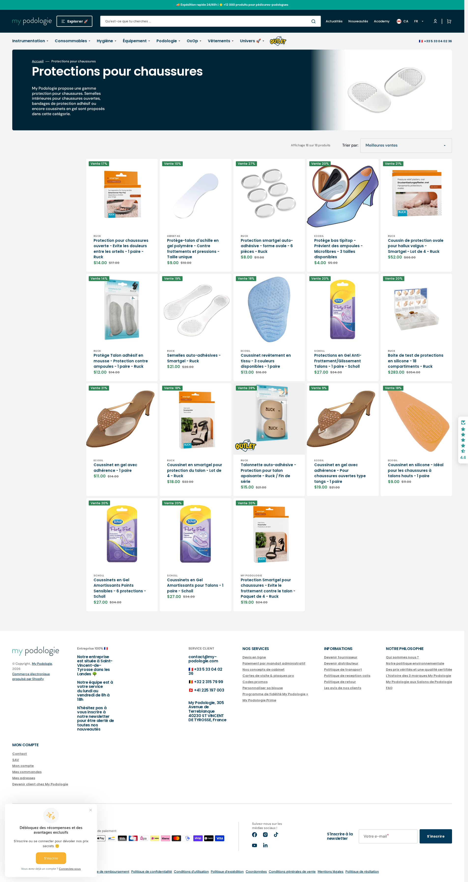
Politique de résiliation (362, 871)
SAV (15, 760)
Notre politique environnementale (415, 663)
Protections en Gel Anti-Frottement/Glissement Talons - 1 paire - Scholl (337, 361)
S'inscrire (436, 836)
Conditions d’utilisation (191, 871)
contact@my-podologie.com (203, 659)
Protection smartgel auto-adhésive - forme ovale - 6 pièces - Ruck (267, 246)
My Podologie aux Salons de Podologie (419, 681)
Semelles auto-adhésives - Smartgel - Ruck (194, 358)
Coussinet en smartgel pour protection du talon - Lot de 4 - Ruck (194, 470)
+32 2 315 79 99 (208, 682)
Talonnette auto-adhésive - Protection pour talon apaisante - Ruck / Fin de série (268, 473)
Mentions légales (330, 871)
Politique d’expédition (227, 871)
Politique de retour (340, 681)
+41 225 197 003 (209, 690)
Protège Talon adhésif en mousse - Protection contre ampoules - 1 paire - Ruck (121, 361)
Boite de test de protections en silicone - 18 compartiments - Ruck (415, 361)
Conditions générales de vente (292, 871)
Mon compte (23, 765)
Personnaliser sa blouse (262, 688)
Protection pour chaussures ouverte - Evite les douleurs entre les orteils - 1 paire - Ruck (121, 249)
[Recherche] (314, 21)
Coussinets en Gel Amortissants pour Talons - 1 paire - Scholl (195, 585)
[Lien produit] (122, 215)
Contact (19, 754)
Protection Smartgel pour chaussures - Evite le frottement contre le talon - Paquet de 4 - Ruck (268, 588)
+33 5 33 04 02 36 (438, 41)
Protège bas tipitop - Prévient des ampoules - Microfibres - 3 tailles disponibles (338, 249)
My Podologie (42, 664)
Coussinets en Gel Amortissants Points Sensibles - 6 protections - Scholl (120, 588)
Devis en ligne (254, 657)
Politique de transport (343, 669)
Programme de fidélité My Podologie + (275, 694)
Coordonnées (256, 871)
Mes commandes (27, 772)
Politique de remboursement (107, 871)
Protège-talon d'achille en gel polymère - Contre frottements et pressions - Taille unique (193, 249)
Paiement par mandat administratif (273, 663)
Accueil (37, 61)
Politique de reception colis (347, 675)
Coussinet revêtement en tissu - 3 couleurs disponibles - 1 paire (266, 361)
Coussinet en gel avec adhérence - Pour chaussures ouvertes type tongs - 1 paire (340, 473)
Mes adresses (23, 778)
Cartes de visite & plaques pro (268, 675)
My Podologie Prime (259, 700)
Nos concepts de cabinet (263, 669)
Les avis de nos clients (342, 688)
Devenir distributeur (341, 663)
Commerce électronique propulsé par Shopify (31, 676)
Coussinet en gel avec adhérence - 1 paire (115, 467)
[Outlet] (278, 41)
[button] (448, 21)
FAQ (389, 688)
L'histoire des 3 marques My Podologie (418, 675)
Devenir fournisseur (340, 657)
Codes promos (255, 681)
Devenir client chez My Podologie (40, 784)
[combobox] (210, 21)
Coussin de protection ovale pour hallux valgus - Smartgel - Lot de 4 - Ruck (415, 246)
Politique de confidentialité (151, 871)
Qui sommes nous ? (402, 657)
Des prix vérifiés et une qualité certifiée (419, 669)
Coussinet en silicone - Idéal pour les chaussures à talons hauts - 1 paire (415, 470)
